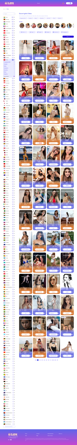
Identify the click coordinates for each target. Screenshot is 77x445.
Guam (7, 361)
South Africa (8, 89)
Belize (7, 394)
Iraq (6, 181)
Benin (7, 255)
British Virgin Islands (8, 345)
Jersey (7, 336)
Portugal (7, 107)
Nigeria (7, 125)
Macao (7, 219)
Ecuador (7, 237)
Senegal (7, 172)
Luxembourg (8, 168)
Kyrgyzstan (8, 352)
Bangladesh (8, 235)
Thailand (7, 57)
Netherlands (8, 21)
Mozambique (8, 338)
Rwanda (7, 305)
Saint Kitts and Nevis (8, 424)
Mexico (7, 134)
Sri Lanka (7, 46)
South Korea (8, 105)
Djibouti (7, 401)
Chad (7, 316)
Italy (6, 35)
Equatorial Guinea (9, 419)
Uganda (7, 143)
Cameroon (7, 291)
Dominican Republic (7, 253)
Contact (37, 433)
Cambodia (7, 282)
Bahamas (7, 161)
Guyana (7, 329)
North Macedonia (9, 287)
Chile (7, 271)
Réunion (7, 323)
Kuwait (7, 197)
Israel (7, 145)
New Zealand (8, 244)
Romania (7, 136)
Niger (7, 370)
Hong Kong (8, 44)
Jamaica (7, 240)
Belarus (7, 251)
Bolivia (7, 307)
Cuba (7, 300)
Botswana (7, 269)
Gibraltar (7, 332)
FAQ (26, 435)
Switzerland (8, 32)
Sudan (7, 385)
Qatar (7, 152)
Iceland (7, 116)
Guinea (7, 320)
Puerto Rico (8, 159)
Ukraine (7, 121)
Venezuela (7, 280)
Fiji (6, 390)
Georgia (7, 170)
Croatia (7, 141)
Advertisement (50, 433)
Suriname (7, 417)
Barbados (7, 228)
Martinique (8, 408)
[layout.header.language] (64, 3)
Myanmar (7, 354)
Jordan (7, 208)
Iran (6, 356)
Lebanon (7, 41)
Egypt (7, 127)
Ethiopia (7, 293)
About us (60, 433)
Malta (7, 154)
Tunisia (7, 273)
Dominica (7, 311)
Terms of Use (50, 435)
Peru (6, 246)
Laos (6, 379)
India (6, 17)
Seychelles (8, 343)
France (7, 26)
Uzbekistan (8, 298)
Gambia (7, 325)
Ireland (7, 204)
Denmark (7, 148)
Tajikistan (7, 388)
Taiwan (7, 139)
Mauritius (7, 213)
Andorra (7, 363)
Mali (6, 296)
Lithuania (7, 188)
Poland (7, 85)
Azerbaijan (8, 226)
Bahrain (7, 199)
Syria (7, 318)
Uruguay (7, 242)
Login (68, 3)
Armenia (7, 186)
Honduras (7, 334)
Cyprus (7, 177)
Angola (7, 347)
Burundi (7, 372)
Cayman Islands (8, 392)
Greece (7, 96)
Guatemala (8, 302)
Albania (7, 163)
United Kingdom (8, 28)
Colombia (7, 157)
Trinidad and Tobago (8, 278)
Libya (7, 381)
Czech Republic (8, 55)
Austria (7, 37)
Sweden (7, 94)
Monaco (7, 231)
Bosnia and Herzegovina (7, 206)
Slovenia (7, 222)
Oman (7, 150)
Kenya (7, 190)
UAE (6, 50)
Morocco (7, 132)
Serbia (7, 114)
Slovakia (7, 233)
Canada (7, 130)
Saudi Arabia (8, 48)
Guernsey (7, 397)
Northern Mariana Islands (8, 421)
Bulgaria (7, 195)
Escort (38, 3)
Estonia (7, 217)
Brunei (7, 289)
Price (26, 433)
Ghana (7, 87)
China (7, 9)
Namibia (7, 215)
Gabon (7, 365)
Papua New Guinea (9, 412)
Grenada (7, 399)
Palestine (7, 314)
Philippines (8, 98)
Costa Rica (7, 264)
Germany (7, 19)
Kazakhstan (8, 262)
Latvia (7, 224)
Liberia (7, 403)
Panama (7, 260)
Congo (7, 374)
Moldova (7, 179)
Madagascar (8, 383)
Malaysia (7, 39)
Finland (7, 123)
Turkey (7, 30)
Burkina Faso (8, 309)
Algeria (7, 327)
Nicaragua (7, 410)
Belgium (7, 78)
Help (37, 435)
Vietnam (7, 80)
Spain (7, 53)
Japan (7, 103)
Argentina (7, 112)
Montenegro (8, 166)
